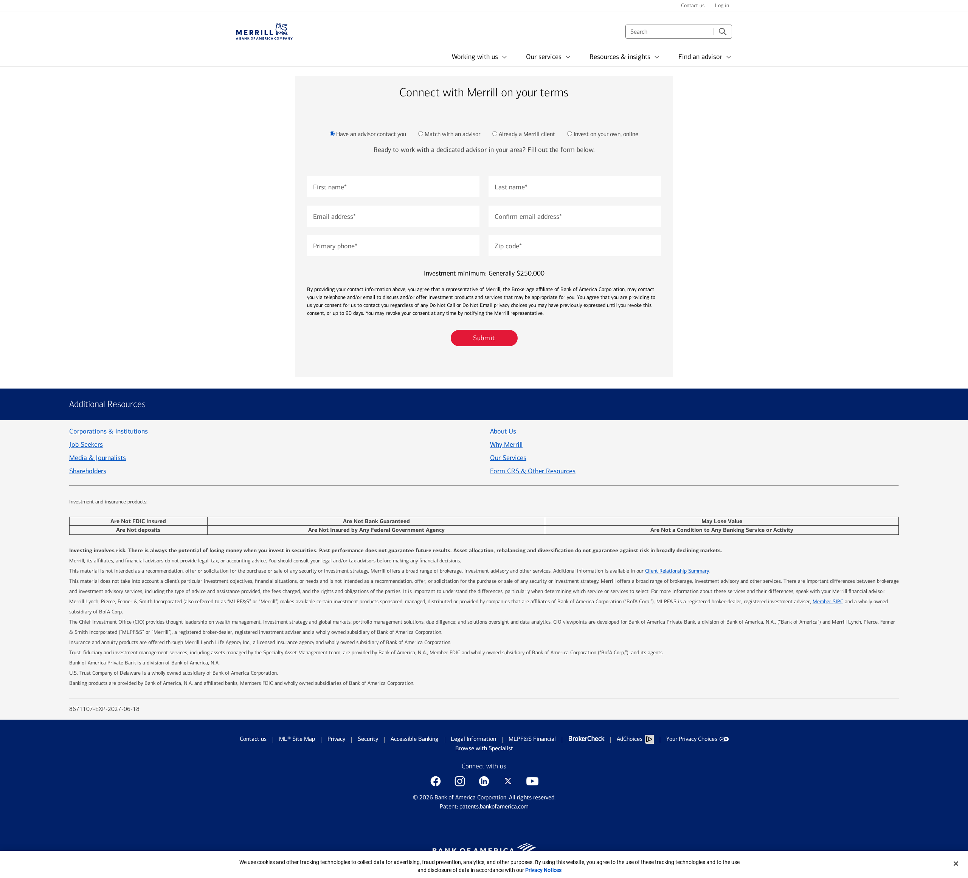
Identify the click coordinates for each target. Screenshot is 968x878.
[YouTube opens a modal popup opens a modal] (532, 781)
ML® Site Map (297, 738)
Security (368, 738)
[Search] (722, 31)
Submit (484, 338)
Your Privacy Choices (691, 738)
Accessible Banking (415, 738)
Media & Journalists (97, 458)
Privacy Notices (543, 870)
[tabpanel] (484, 252)
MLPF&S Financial (532, 738)
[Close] (956, 863)
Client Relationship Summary (677, 571)
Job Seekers (86, 444)
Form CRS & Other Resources (533, 471)
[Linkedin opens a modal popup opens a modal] (484, 781)
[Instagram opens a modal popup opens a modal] (460, 781)
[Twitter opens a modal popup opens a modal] (508, 781)
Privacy (336, 738)
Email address (334, 216)
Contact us (253, 738)
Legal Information (473, 738)
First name (330, 187)
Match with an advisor (452, 134)
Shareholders (87, 471)
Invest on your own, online (606, 134)
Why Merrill (506, 444)
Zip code (508, 246)
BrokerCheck (586, 738)
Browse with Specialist (484, 748)
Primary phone (335, 246)
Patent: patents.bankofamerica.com (484, 806)
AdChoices (629, 738)
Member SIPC (828, 601)
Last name (511, 187)
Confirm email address (528, 216)
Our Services (508, 458)
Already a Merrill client (527, 134)
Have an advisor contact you (371, 134)
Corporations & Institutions (108, 431)
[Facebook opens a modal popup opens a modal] (436, 781)
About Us (503, 431)
